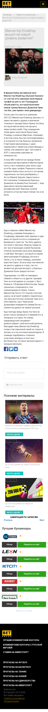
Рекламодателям (11, 701)
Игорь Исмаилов (19, 77)
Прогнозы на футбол (15, 662)
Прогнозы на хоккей (14, 676)
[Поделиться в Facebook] (6, 349)
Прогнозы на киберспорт (17, 685)
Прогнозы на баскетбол (17, 667)
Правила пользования (14, 698)
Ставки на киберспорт (16, 652)
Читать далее (13, 434)
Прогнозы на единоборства (19, 681)
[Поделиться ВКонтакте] (16, 349)
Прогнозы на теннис (15, 671)
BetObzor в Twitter (24, 611)
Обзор (9, 544)
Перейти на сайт (32, 544)
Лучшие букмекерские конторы (21, 640)
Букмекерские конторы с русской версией (22, 646)
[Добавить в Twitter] (11, 349)
